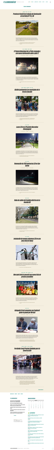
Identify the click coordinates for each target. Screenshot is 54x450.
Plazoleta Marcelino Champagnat (25, 156)
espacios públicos (21, 81)
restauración (32, 81)
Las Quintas (22, 43)
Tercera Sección (21, 119)
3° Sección (22, 87)
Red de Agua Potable (28, 341)
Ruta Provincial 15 (28, 43)
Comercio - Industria (23, 272)
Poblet (25, 43)
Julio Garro (22, 267)
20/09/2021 (27, 131)
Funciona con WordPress (26, 448)
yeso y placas (28, 384)
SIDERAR (26, 384)
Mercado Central (27, 302)
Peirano (22, 383)
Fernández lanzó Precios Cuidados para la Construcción (27, 349)
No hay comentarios (31, 18)
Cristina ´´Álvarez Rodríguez (30, 118)
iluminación (34, 42)
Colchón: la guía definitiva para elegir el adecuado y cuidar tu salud (36, 443)
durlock (20, 382)
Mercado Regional (29, 302)
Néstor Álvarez (34, 340)
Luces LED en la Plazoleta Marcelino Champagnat (27, 128)
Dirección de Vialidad (25, 42)
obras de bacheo (23, 341)
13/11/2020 (27, 314)
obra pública (21, 341)
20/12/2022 (27, 55)
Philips (24, 383)
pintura (25, 383)
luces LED (31, 192)
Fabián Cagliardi (21, 340)
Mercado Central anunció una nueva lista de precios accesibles (27, 275)
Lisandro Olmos (24, 43)
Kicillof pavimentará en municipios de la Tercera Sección (27, 90)
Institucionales (27, 87)
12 (33, 405)
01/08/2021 (28, 204)
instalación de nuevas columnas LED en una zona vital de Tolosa (27, 239)
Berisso (22, 42)
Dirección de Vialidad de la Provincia (30, 42)
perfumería (32, 302)
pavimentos (26, 341)
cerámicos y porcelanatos (25, 381)
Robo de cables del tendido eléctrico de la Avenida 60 (27, 201)
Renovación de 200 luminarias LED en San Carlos (27, 164)
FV (24, 382)
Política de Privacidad (20, 448)
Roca (33, 383)
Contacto (22, 393)
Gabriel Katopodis (26, 340)
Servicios (28, 161)
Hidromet (27, 382)
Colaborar (16, 393)
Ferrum (23, 382)
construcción (30, 381)
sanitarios (24, 384)
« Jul (28, 410)
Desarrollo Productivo (33, 381)
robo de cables (29, 230)
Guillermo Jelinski (29, 340)
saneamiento (34, 341)
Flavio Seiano (23, 340)
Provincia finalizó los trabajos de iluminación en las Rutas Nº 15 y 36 (27, 15)
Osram (21, 383)
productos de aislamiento (31, 383)
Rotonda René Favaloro (33, 230)
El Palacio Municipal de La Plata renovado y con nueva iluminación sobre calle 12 (27, 52)
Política (32, 87)
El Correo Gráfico (23, 18)
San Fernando (31, 346)
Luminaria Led (29, 155)
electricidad (22, 382)
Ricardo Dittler (31, 341)
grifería (25, 382)
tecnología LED (28, 267)
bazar (20, 302)
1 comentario (32, 204)
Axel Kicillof (21, 118)
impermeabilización (31, 382)
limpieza (24, 302)
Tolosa (30, 267)
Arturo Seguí (21, 42)
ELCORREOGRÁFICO (14, 448)
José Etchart (26, 81)
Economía (26, 272)
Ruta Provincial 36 (31, 43)
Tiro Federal (23, 231)
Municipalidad (32, 155)
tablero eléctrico (21, 231)
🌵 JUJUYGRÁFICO (31, 413)
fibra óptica (23, 192)
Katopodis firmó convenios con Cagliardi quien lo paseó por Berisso (27, 311)
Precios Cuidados (27, 383)
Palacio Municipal (29, 81)
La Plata (27, 81)
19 (33, 406)
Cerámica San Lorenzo (21, 381)
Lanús (30, 87)
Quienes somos (12, 393)
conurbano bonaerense (26, 118)
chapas (28, 381)
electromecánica (22, 230)
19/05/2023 (27, 18)
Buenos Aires (25, 87)
